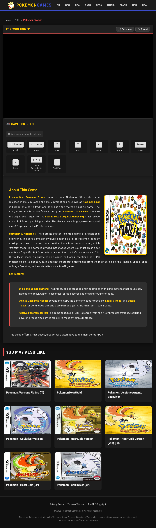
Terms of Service (76, 504)
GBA (77, 5)
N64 (144, 5)
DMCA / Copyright (97, 504)
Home (8, 20)
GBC (67, 5)
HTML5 (111, 5)
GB (58, 5)
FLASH (123, 5)
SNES (88, 5)
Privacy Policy (57, 504)
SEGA (99, 5)
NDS (134, 5)
